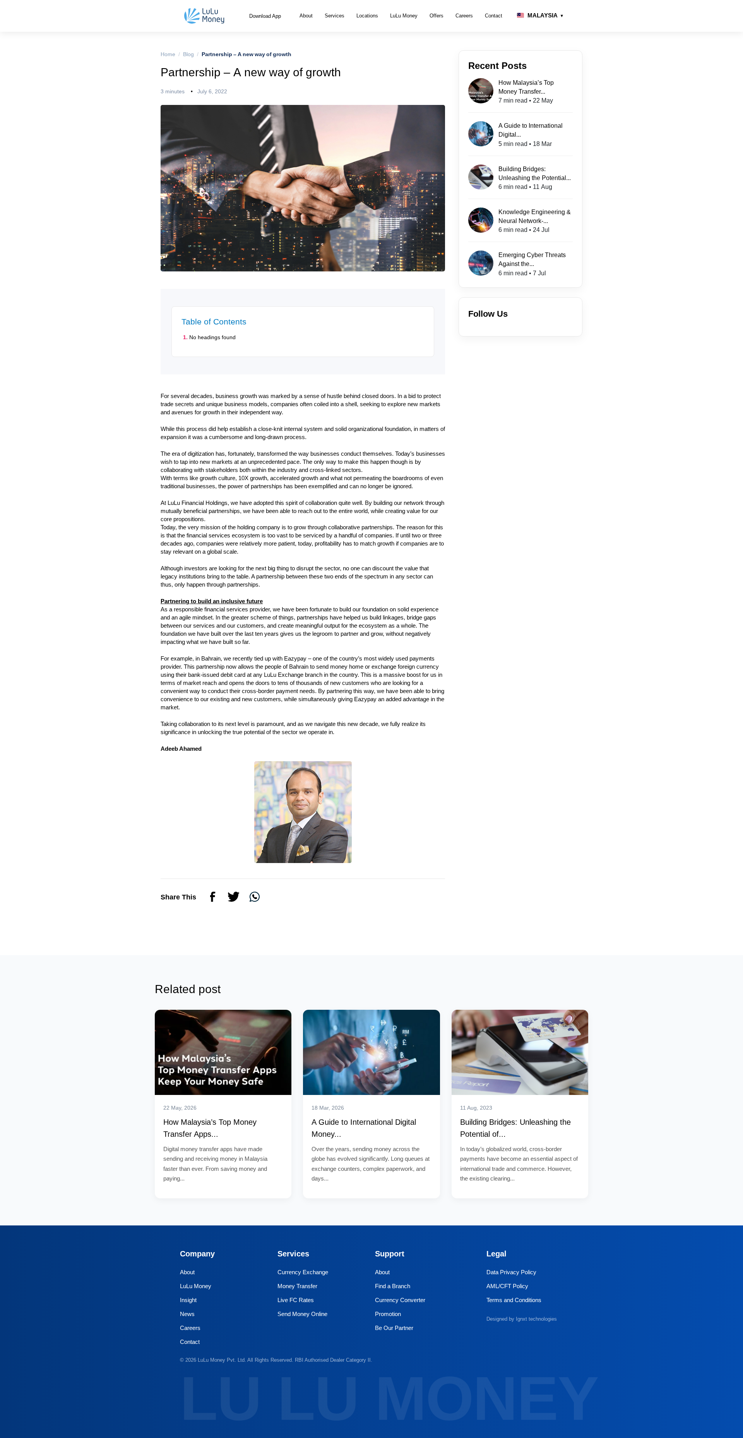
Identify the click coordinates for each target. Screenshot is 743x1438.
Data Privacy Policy (511, 1272)
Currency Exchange (302, 1272)
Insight (188, 1300)
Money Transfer (297, 1286)
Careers (464, 15)
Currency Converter (400, 1300)
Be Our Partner (394, 1328)
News (187, 1314)
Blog (188, 54)
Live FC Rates (295, 1300)
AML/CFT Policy (507, 1286)
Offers (436, 15)
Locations (367, 15)
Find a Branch (392, 1286)
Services (334, 15)
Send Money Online (302, 1314)
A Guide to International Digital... (530, 130)
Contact (493, 15)
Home (168, 54)
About (306, 15)
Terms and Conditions (513, 1300)
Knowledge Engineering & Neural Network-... (534, 216)
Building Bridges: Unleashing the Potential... (534, 173)
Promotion (388, 1314)
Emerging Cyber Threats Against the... (532, 259)
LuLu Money (404, 15)
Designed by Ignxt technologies (521, 1319)
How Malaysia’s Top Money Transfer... (526, 87)
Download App (265, 16)
